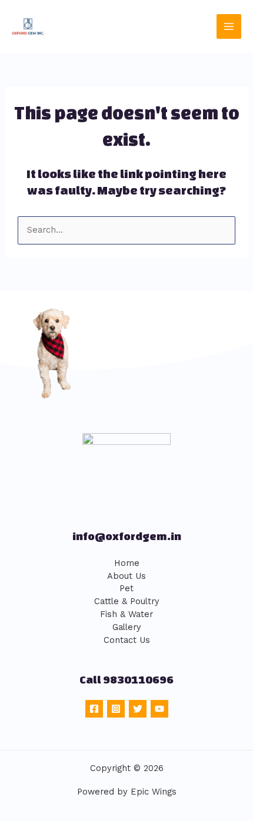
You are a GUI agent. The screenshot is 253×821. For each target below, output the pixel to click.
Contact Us (127, 640)
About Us (126, 576)
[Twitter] (138, 709)
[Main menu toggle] (229, 26)
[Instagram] (116, 709)
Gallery (126, 627)
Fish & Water (126, 614)
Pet (126, 588)
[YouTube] (159, 709)
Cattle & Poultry (126, 601)
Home (126, 563)
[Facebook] (94, 709)
